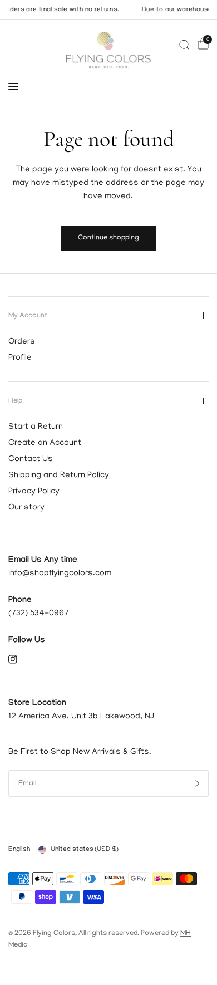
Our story (26, 507)
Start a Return (35, 427)
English (19, 849)
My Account (27, 316)
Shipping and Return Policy (58, 475)
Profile (20, 358)
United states (85, 849)
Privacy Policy (34, 491)
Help (15, 401)
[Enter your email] (197, 783)
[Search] (184, 45)
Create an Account (44, 443)
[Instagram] (20, 659)
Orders (21, 341)
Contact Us (30, 459)
